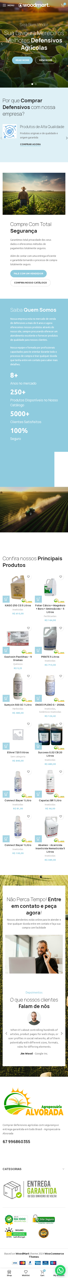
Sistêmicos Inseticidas (50, 712)
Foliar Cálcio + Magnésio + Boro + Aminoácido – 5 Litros (50, 609)
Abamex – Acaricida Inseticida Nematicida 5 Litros (50, 848)
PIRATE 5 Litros (50, 656)
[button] (6, 599)
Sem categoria (17, 756)
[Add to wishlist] (28, 577)
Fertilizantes (50, 616)
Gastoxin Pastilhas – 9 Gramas (18, 658)
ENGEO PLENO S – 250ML (50, 704)
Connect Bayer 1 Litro (18, 800)
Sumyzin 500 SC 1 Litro (18, 704)
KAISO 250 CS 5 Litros (18, 605)
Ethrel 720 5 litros (18, 752)
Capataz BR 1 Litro (50, 800)
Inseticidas (18, 609)
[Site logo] (34, 5)
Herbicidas (18, 708)
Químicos (18, 664)
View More (45, 60)
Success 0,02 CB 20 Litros (50, 754)
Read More (22, 60)
